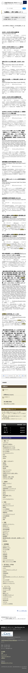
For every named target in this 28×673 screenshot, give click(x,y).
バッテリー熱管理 (7, 486)
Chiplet (4, 575)
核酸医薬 (5, 512)
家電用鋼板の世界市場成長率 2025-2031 (12, 161)
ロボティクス (6, 546)
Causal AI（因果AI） (8, 444)
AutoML (5, 456)
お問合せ (3, 658)
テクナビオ (16, 35)
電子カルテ (5, 532)
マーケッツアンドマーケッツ (18, 148)
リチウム (5, 602)
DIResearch (16, 223)
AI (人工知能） (6, 451)
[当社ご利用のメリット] (14, 409)
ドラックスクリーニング (9, 514)
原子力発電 (5, 466)
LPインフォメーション (17, 66)
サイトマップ (4, 654)
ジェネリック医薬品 (8, 510)
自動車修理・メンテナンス (9, 488)
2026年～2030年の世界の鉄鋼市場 (10, 32)
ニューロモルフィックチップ (10, 569)
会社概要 (3, 651)
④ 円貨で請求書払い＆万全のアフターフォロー (12, 418)
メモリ (4, 568)
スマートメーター (7, 470)
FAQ (2, 653)
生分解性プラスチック (8, 595)
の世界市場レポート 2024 (10, 314)
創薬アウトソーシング (8, 505)
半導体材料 (5, 573)
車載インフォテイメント (9, 490)
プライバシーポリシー (6, 656)
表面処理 (5, 554)
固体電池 (5, 475)
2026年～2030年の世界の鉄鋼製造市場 (11, 97)
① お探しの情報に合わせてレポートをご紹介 (11, 412)
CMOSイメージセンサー (9, 583)
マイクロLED (6, 579)
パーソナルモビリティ (8, 499)
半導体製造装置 (6, 566)
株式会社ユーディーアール (6, 662)
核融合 (4, 463)
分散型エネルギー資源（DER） (10, 473)
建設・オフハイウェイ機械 (9, 561)
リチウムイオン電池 (8, 478)
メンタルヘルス (6, 503)
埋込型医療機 (6, 529)
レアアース (5, 598)
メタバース (5, 442)
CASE (4, 497)
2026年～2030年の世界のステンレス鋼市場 (12, 47)
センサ (4, 551)
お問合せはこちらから (9, 394)
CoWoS (5, 571)
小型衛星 (5, 558)
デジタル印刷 (6, 549)
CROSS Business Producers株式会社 (9, 640)
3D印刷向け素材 (7, 588)
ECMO (4, 517)
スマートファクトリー (8, 559)
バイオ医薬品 (6, 509)
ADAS (4, 492)
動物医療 (5, 541)
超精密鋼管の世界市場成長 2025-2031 (11, 198)
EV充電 (4, 464)
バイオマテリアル (7, 596)
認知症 (4, 507)
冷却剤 (4, 591)
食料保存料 (5, 600)
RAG (4, 454)
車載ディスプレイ (7, 483)
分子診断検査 (6, 516)
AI (24, 8)
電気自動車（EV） (7, 495)
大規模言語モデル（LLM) (9, 447)
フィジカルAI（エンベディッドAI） (11, 449)
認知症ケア (5, 526)
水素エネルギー (6, 471)
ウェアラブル (6, 527)
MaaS (4, 493)
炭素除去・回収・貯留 (8, 476)
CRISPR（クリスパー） (8, 524)
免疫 (4, 519)
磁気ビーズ (5, 593)
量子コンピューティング (9, 446)
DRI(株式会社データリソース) (8, 617)
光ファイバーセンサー (8, 581)
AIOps (4, 458)
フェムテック (6, 531)
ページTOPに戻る (23, 610)
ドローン (5, 553)
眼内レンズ (5, 534)
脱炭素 (4, 468)
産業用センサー (6, 547)
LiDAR (4, 485)
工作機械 (5, 556)
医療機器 (5, 536)
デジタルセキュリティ (8, 453)
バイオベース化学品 (8, 603)
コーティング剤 (6, 589)
